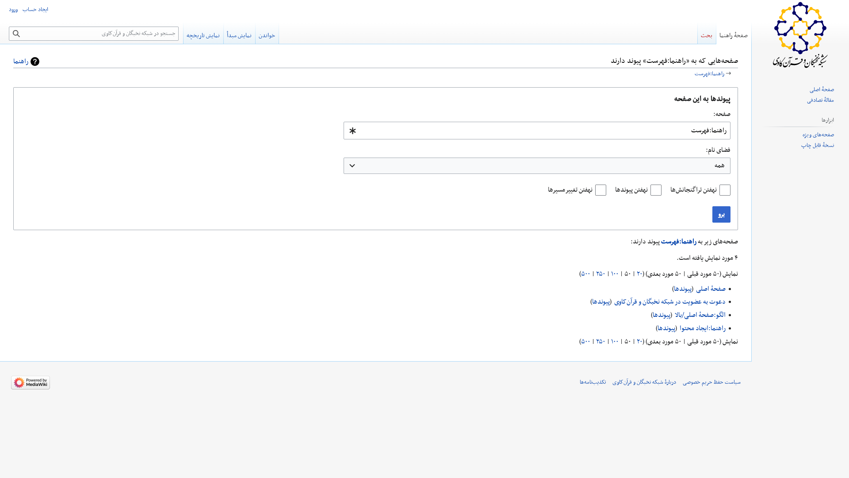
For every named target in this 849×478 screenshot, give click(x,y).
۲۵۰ (600, 274)
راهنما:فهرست (709, 74)
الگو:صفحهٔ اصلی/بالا (700, 315)
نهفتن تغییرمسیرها (570, 190)
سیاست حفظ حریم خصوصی (712, 382)
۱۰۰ (615, 274)
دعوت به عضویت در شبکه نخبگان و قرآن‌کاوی (670, 302)
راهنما (20, 61)
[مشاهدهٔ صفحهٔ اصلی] (800, 35)
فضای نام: (718, 150)
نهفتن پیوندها (631, 190)
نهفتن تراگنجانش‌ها (693, 190)
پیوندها (683, 289)
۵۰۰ (585, 274)
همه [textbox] (720, 165)
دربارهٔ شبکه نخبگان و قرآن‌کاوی (644, 382)
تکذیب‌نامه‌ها (593, 382)
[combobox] (537, 130)
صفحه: (721, 114)
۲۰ (639, 274)
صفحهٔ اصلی (711, 289)
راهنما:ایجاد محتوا (703, 328)
